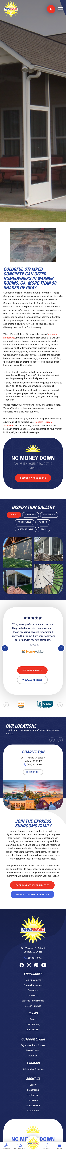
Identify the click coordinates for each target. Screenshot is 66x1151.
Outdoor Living (33, 1039)
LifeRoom (33, 995)
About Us (33, 1079)
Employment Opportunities (32, 885)
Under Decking (33, 1029)
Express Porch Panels (33, 1000)
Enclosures (33, 974)
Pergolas (33, 1055)
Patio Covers (33, 1050)
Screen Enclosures (33, 985)
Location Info (33, 772)
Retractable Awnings (33, 1069)
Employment (33, 1095)
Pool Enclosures (33, 980)
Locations (33, 1100)
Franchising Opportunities (32, 894)
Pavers (33, 1019)
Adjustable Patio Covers (33, 1045)
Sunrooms (33, 990)
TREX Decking (33, 1024)
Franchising (33, 1090)
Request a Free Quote (33, 478)
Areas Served (33, 1105)
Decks (33, 1013)
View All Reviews (32, 680)
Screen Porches (33, 1006)
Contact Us (33, 1110)
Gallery (33, 1084)
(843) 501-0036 (34, 764)
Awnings (33, 1063)
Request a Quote (32, 670)
